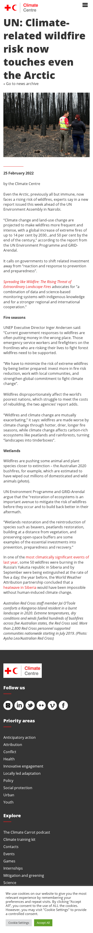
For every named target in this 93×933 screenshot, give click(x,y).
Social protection (17, 787)
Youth (8, 802)
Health (9, 759)
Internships (13, 868)
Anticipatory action (19, 737)
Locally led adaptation (22, 773)
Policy (8, 780)
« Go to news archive (21, 83)
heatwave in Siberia (19, 587)
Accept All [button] (43, 923)
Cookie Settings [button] (18, 923)
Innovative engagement (23, 766)
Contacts (11, 846)
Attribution (12, 744)
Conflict (9, 751)
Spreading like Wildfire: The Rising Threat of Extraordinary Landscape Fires (37, 284)
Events (9, 853)
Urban (8, 794)
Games (9, 861)
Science (9, 882)
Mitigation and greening (23, 875)
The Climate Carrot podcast (26, 832)
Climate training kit (19, 839)
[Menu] (85, 4)
